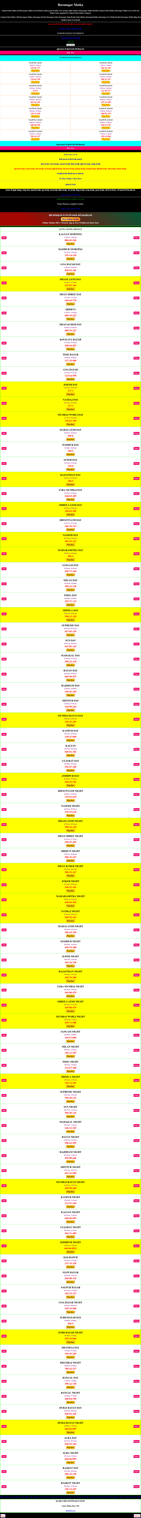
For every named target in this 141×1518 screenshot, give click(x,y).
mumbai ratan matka (34, 1497)
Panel (136, 238)
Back (3, 1516)
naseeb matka (47, 1497)
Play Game (70, 45)
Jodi (4, 238)
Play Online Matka (70, 219)
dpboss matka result (93, 1497)
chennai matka (67, 1497)
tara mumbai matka (19, 1497)
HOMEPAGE (70, 1511)
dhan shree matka (107, 1497)
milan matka (6, 1497)
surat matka (57, 1497)
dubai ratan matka (121, 1497)
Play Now (35, 70)
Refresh (137, 1516)
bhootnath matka (79, 1497)
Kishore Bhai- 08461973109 (70, 195)
